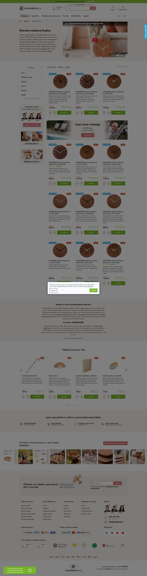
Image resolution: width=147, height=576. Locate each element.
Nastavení (53, 291)
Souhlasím (93, 290)
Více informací (89, 286)
